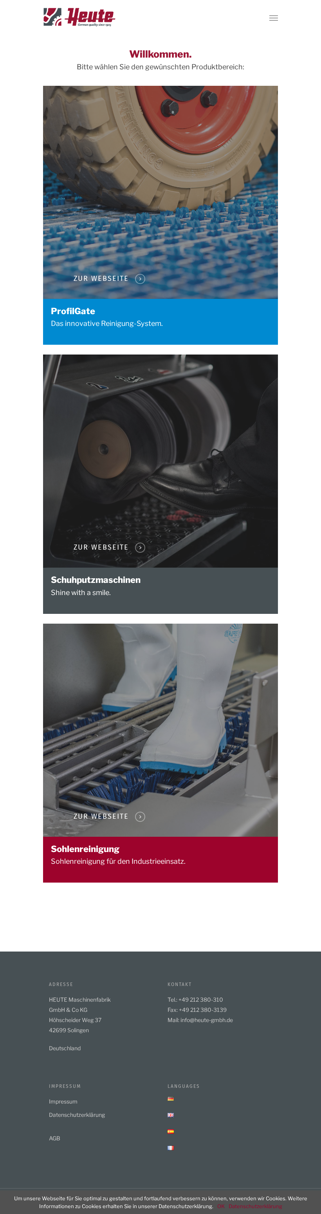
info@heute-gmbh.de (206, 1020)
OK (221, 1206)
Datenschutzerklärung (77, 1114)
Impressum (63, 1101)
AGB (54, 1138)
